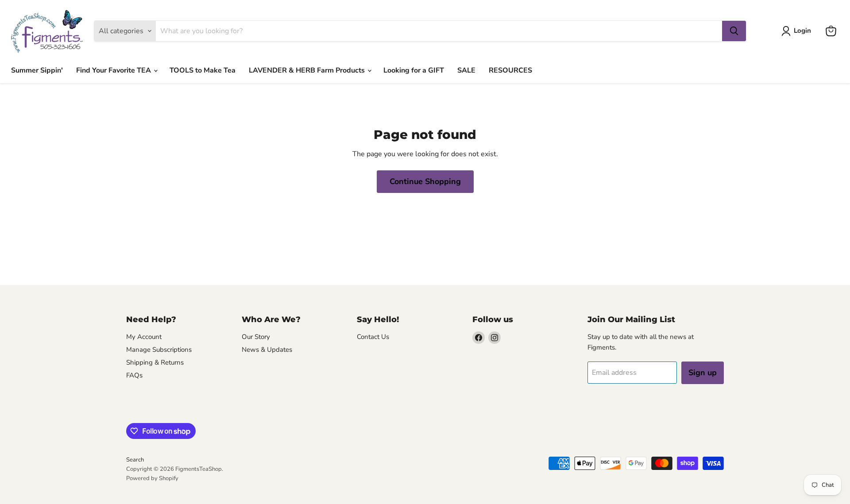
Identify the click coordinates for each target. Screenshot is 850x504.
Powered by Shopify (152, 478)
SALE (466, 70)
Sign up (702, 372)
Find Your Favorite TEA (114, 70)
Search (135, 460)
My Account (144, 336)
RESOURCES (510, 70)
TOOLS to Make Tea (203, 70)
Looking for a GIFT (413, 70)
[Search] (734, 31)
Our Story (256, 336)
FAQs (134, 375)
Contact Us (373, 336)
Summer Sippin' (37, 70)
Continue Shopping (425, 181)
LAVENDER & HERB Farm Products (308, 70)
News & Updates (267, 349)
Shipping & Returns (155, 362)
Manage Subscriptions (159, 349)
